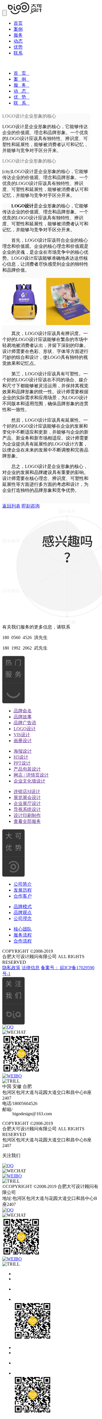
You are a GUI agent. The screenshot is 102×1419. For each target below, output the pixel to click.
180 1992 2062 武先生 (25, 648)
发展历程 (23, 890)
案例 (18, 29)
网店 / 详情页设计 (31, 775)
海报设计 (23, 751)
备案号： (50, 967)
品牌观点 (23, 912)
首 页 (21, 73)
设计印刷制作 (27, 815)
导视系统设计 (27, 809)
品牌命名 (23, 710)
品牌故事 (23, 716)
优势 (18, 47)
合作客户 (23, 896)
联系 (18, 53)
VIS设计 (22, 734)
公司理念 (23, 918)
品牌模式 (23, 906)
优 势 (21, 97)
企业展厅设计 (27, 803)
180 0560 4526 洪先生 (25, 637)
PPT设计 (22, 763)
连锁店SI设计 (27, 791)
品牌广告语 (25, 722)
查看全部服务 (27, 821)
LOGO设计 (25, 728)
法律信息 (31, 967)
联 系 (21, 103)
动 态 (21, 91)
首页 (18, 23)
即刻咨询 (31, 505)
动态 (18, 41)
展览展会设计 (27, 797)
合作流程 (23, 941)
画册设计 (23, 740)
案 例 (21, 79)
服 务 (21, 85)
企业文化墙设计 (29, 781)
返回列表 (11, 505)
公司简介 (23, 884)
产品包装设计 (27, 769)
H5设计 (21, 757)
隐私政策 (11, 967)
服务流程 (23, 935)
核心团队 (23, 929)
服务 (18, 35)
